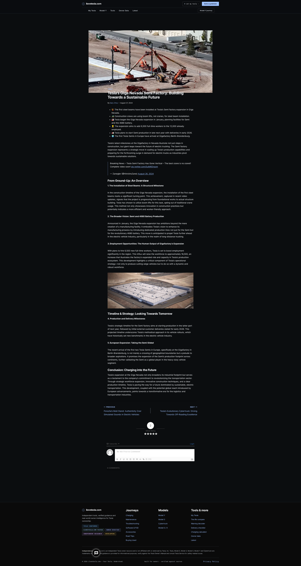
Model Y (103, 11)
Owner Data (124, 11)
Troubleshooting (132, 524)
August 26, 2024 (146, 174)
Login (192, 444)
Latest (135, 11)
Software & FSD (132, 528)
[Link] (143, 459)
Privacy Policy (211, 561)
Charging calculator (199, 532)
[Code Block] (140, 459)
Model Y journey (206, 10)
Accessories (131, 532)
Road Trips (130, 536)
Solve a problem (210, 4)
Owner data (195, 536)
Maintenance (131, 519)
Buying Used (131, 540)
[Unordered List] (133, 459)
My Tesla (92, 11)
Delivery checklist (198, 528)
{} (146, 459)
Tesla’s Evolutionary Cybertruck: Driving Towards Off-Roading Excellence (178, 411)
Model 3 (161, 519)
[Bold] (117, 459)
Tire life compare (198, 519)
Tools (112, 11)
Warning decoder (198, 524)
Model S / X (163, 528)
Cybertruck (163, 524)
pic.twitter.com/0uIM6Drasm (144, 167)
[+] (150, 459)
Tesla (110, 89)
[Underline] (123, 459)
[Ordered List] (130, 459)
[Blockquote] (137, 459)
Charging (129, 515)
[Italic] (120, 459)
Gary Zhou (114, 103)
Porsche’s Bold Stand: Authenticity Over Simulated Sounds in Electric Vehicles (122, 411)
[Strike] (127, 459)
